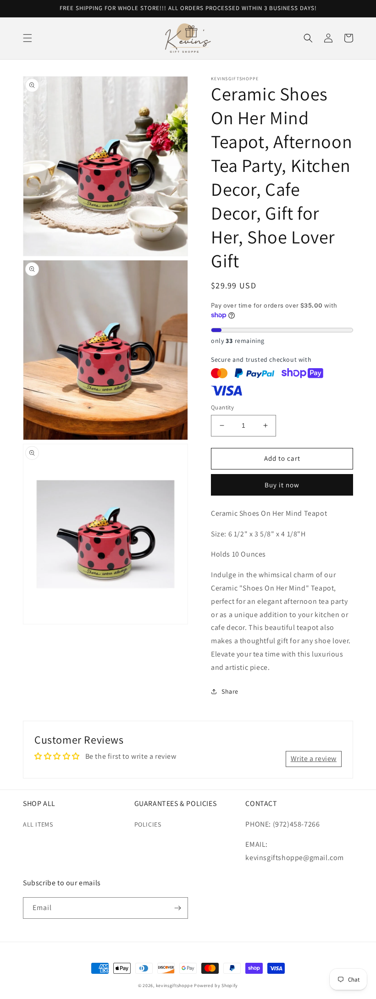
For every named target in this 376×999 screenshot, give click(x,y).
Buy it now (282, 484)
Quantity (222, 407)
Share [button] (229, 691)
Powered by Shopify (216, 985)
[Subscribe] (177, 908)
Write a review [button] (314, 758)
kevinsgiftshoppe (174, 985)
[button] (27, 38)
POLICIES (147, 824)
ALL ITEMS (38, 824)
